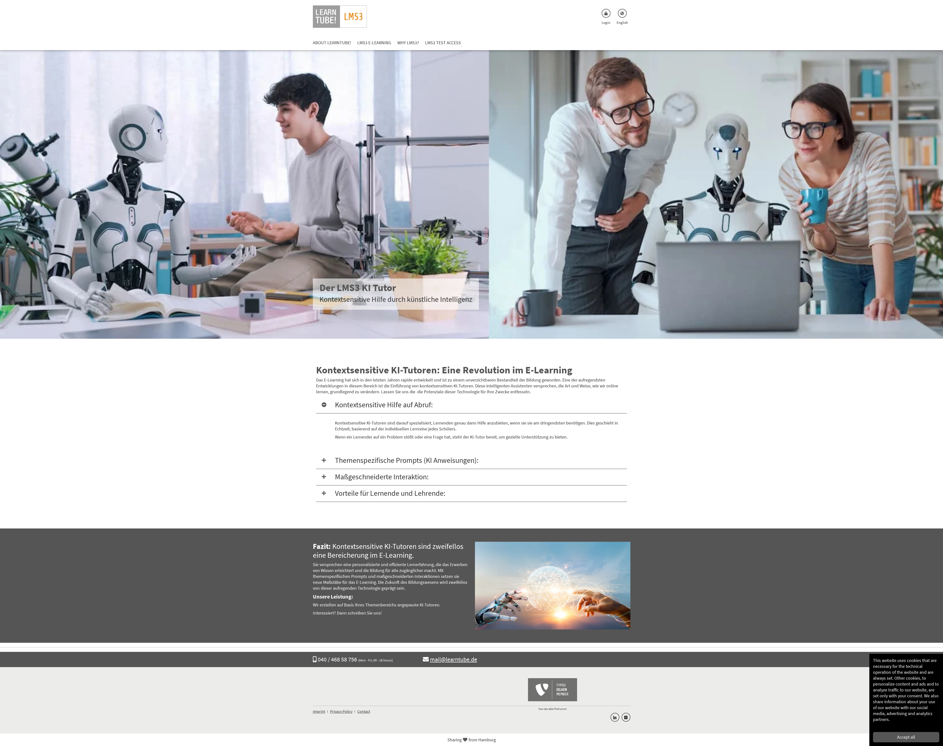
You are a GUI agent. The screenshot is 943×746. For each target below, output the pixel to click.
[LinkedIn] (614, 717)
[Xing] (626, 717)
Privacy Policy (341, 711)
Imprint (319, 711)
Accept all (906, 737)
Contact (363, 711)
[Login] (606, 13)
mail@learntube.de (453, 659)
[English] (622, 13)
